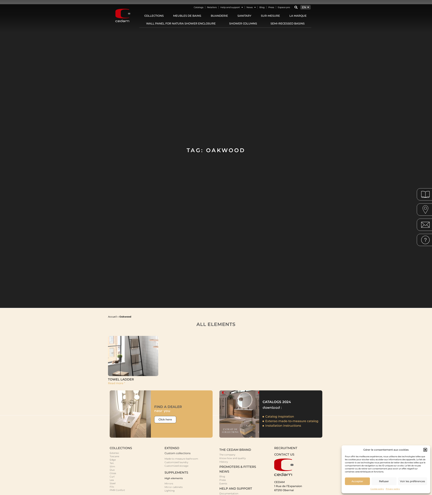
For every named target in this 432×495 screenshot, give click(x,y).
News (250, 7)
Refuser (384, 481)
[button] (425, 449)
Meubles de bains (187, 15)
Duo (112, 469)
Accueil (112, 316)
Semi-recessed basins (288, 23)
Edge (113, 459)
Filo (112, 486)
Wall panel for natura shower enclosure (181, 23)
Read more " (116, 383)
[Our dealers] (425, 209)
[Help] (425, 240)
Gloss (113, 473)
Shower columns (243, 23)
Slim (112, 466)
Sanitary (244, 15)
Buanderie (219, 15)
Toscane (114, 456)
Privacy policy (393, 489)
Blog (262, 7)
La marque (298, 15)
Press (271, 7)
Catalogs (198, 7)
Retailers (212, 7)
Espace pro (284, 7)
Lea (112, 480)
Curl (112, 476)
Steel (113, 483)
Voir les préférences (412, 481)
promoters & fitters (237, 467)
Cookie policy (377, 489)
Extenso (114, 453)
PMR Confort (117, 490)
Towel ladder (121, 379)
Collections (154, 15)
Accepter (357, 481)
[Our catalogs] (425, 194)
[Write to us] (425, 225)
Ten (112, 463)
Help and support (230, 7)
